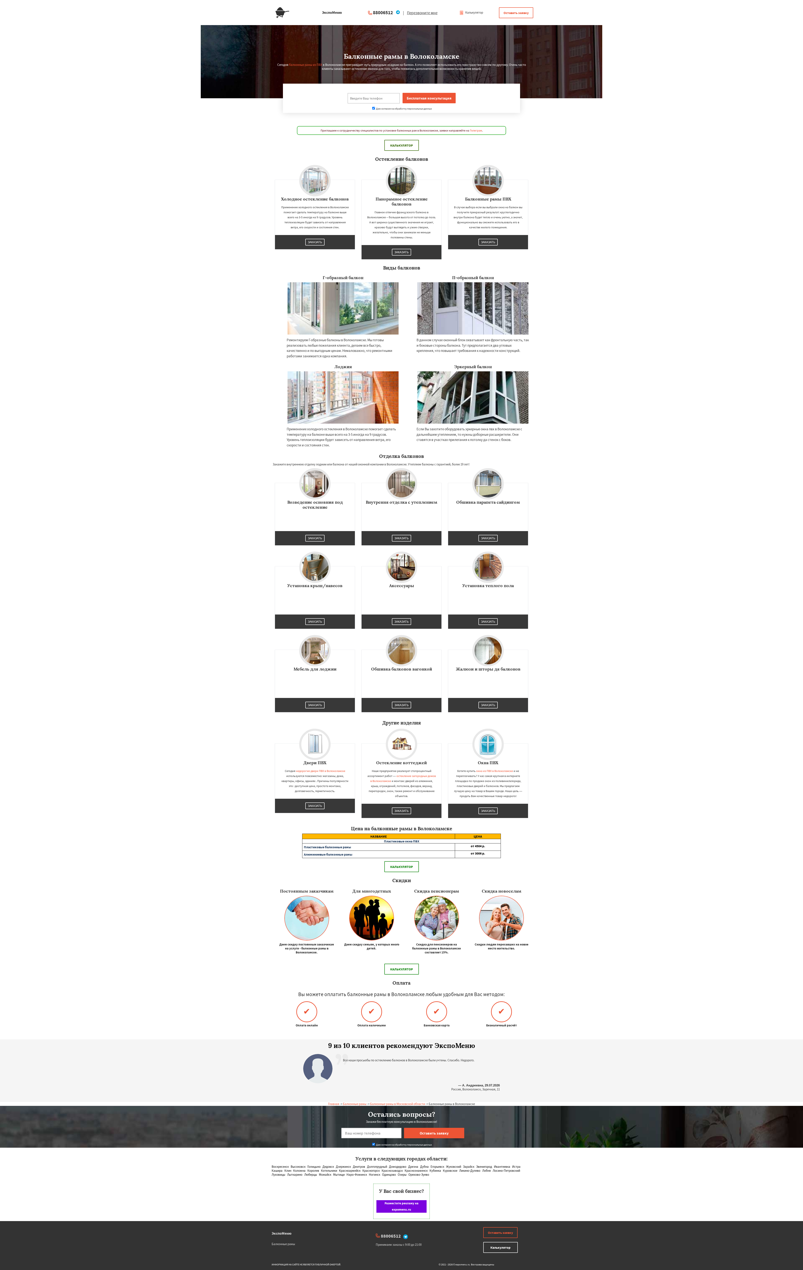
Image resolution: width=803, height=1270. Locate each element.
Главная (333, 1104)
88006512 (383, 12)
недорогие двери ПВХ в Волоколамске (320, 771)
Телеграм (476, 130)
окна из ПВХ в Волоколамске (494, 771)
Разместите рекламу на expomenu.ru (401, 1206)
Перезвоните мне (422, 12)
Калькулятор (474, 12)
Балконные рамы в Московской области (397, 1104)
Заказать (315, 242)
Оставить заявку (516, 13)
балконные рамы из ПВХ (305, 65)
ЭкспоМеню (282, 1233)
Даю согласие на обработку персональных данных (404, 108)
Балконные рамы (354, 1104)
